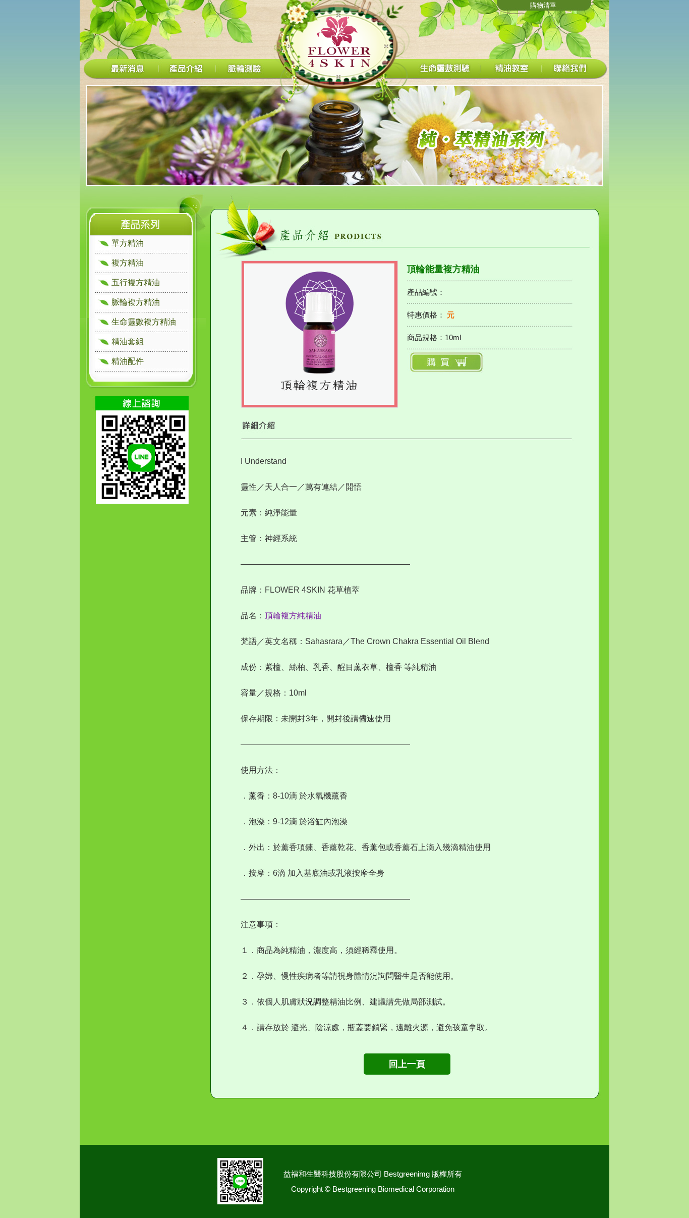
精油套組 (127, 341)
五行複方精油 (135, 282)
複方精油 (127, 262)
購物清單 (543, 5)
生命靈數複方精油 (143, 321)
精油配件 (127, 361)
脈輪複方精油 (135, 302)
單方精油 (127, 243)
